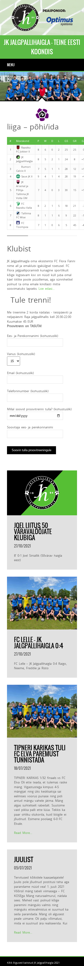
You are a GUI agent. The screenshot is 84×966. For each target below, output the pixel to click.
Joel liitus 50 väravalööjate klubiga (33, 531)
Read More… (23, 833)
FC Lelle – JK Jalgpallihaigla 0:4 (38, 642)
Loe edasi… (46, 288)
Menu (11, 64)
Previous (7, 93)
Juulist (23, 859)
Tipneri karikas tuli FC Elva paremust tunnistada (40, 754)
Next (21, 93)
